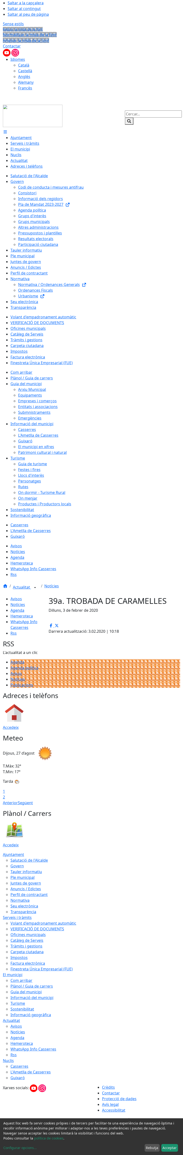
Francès (25, 88)
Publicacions (21, 685)
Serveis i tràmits (17, 917)
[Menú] (5, 132)
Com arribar (21, 980)
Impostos (19, 957)
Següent (25, 802)
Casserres (19, 1066)
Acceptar (170, 1147)
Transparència (23, 911)
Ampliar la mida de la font (26, 40)
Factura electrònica (27, 963)
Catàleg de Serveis (26, 940)
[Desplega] (35, 587)
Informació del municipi (31, 997)
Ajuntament (13, 854)
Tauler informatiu (26, 871)
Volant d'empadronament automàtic (43, 923)
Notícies (51, 586)
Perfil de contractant (29, 894)
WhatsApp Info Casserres (33, 1049)
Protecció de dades (119, 1098)
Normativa (20, 900)
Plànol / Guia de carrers (31, 986)
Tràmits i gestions (26, 946)
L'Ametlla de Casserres (30, 1072)
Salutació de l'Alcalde (29, 860)
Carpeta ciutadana (27, 951)
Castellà (25, 70)
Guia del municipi (26, 991)
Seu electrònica (24, 906)
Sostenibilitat (22, 1009)
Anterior (10, 802)
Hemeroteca (21, 616)
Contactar (12, 46)
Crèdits (108, 1087)
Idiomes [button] (17, 59)
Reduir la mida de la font (23, 29)
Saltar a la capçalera (26, 2)
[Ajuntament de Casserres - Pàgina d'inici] (32, 115)
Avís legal (110, 1104)
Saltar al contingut (24, 8)
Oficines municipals (28, 934)
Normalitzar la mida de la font (30, 34)
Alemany (26, 82)
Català (23, 65)
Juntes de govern (25, 883)
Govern (17, 866)
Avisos (16, 598)
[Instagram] (15, 52)
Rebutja (152, 1147)
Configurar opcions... (20, 1147)
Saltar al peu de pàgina (28, 14)
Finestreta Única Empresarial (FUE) (41, 969)
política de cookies (48, 1138)
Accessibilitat (113, 1110)
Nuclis (8, 1060)
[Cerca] (129, 121)
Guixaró (17, 1077)
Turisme (17, 1003)
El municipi (12, 974)
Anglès (24, 76)
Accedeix (11, 727)
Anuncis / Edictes (25, 888)
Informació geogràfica (30, 1014)
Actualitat (22, 587)
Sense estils (13, 23)
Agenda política (24, 667)
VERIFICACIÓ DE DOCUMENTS (37, 929)
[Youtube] (7, 52)
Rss (13, 633)
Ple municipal (22, 877)
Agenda (17, 610)
